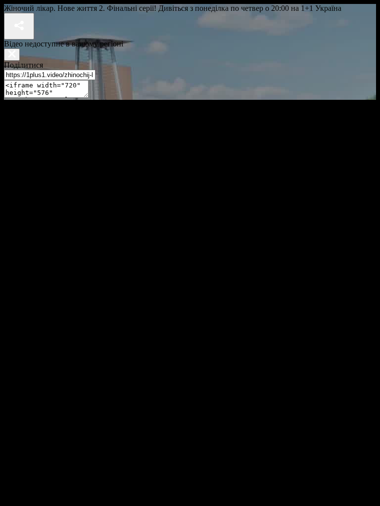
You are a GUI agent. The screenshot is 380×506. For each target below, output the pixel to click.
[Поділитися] (19, 26)
